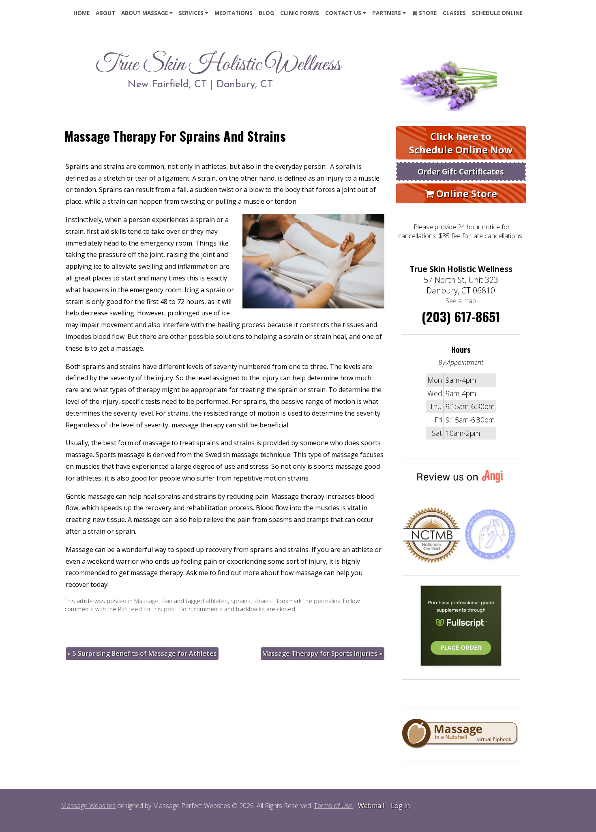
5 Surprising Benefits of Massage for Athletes (142, 653)
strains (262, 601)
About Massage (144, 13)
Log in (400, 805)
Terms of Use (333, 805)
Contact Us (343, 13)
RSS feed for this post (147, 609)
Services (191, 13)
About (105, 13)
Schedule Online (497, 13)
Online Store (465, 193)
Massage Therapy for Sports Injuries (322, 653)
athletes (217, 601)
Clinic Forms (299, 13)
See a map (461, 300)
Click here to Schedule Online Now (461, 142)
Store (427, 13)
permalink (327, 601)
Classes (454, 13)
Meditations (233, 13)
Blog (266, 13)
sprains (241, 601)
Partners (386, 13)
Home (81, 13)
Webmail (371, 805)
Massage (146, 601)
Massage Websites (88, 805)
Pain (166, 601)
